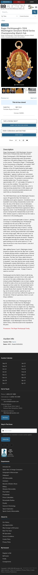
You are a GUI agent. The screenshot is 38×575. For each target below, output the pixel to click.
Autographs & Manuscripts (10, 472)
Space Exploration (8, 509)
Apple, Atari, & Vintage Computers (12, 469)
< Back (3, 20)
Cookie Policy (6, 539)
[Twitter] (19, 140)
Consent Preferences (11, 572)
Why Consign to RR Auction (11, 528)
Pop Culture (6, 491)
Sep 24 (5, 366)
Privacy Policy (7, 542)
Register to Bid (7, 553)
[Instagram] (23, 140)
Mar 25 (24, 377)
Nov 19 (5, 377)
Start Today (19, 135)
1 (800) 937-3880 (11, 394)
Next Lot (33, 98)
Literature (5, 481)
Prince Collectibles (8, 497)
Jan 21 (24, 366)
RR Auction (17, 568)
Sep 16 (5, 363)
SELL (19, 2)
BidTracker (6, 556)
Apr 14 (23, 380)
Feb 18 (24, 372)
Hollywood (6, 475)
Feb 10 (24, 369)
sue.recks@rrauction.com (11, 401)
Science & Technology (9, 506)
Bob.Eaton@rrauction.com (11, 413)
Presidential (6, 494)
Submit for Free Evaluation (19, 125)
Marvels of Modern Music (10, 484)
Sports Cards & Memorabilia (11, 511)
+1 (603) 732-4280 (14, 397)
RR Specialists (7, 533)
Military (5, 486)
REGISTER (6, 2)
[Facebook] (16, 140)
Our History (6, 522)
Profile (4, 559)
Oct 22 (4, 372)
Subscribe (5, 439)
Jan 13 (24, 363)
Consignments (7, 561)
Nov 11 (5, 374)
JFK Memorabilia (7, 478)
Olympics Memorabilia (9, 489)
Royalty (5, 503)
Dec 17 (5, 383)
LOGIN (31, 2)
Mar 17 (24, 374)
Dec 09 (5, 380)
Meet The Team (7, 531)
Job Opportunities (8, 525)
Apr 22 (23, 383)
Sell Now (5, 417)
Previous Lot (4, 98)
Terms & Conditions (8, 536)
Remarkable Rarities (8, 500)
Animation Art (6, 466)
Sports (14, 342)
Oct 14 (4, 369)
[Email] (27, 140)
